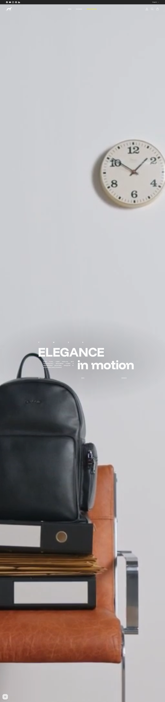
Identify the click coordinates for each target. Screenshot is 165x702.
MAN (69, 9)
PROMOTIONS (92, 9)
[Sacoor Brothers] (9, 9)
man (82, 378)
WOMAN (79, 9)
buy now (41, 378)
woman (124, 378)
